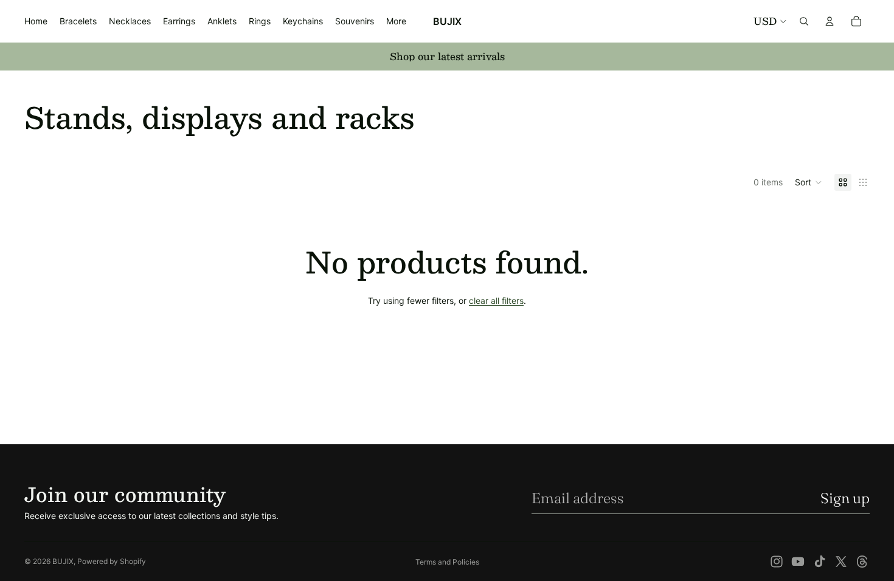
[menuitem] (396, 21)
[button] (808, 182)
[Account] (829, 21)
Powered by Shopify (111, 561)
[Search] (804, 21)
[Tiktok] (820, 561)
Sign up (845, 498)
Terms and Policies (447, 561)
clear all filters (496, 300)
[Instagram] (776, 561)
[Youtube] (798, 561)
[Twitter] (841, 561)
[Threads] (862, 561)
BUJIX (63, 561)
